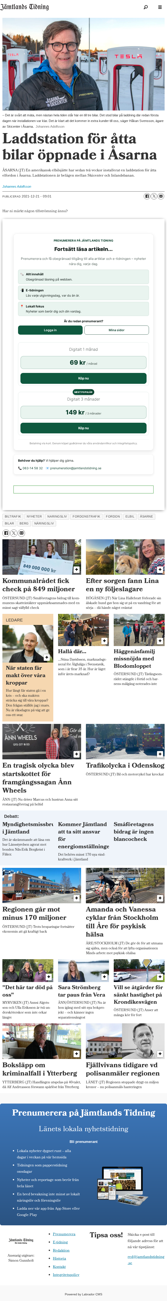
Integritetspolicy (66, 1275)
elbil (129, 516)
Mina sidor (117, 330)
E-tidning (60, 1242)
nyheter (34, 516)
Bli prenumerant (84, 1142)
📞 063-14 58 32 (30, 468)
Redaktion (61, 1251)
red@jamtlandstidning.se (146, 1260)
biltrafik (13, 516)
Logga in (50, 330)
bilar (9, 523)
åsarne (146, 516)
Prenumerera (64, 1234)
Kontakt (59, 1267)
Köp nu (83, 378)
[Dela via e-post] (161, 196)
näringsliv (44, 523)
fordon (113, 516)
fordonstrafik (86, 516)
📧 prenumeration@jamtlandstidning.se (73, 468)
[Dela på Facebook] (147, 196)
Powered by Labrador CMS (83, 1294)
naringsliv (57, 516)
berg (24, 523)
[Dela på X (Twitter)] (154, 196)
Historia (59, 1259)
